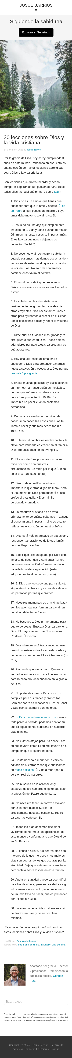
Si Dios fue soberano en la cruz (36, 717)
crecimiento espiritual (28, 944)
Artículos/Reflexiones (27, 941)
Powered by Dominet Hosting (42, 1048)
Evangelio (46, 944)
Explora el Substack (36, 32)
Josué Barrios (36, 5)
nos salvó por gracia (24, 373)
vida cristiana (58, 944)
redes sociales (24, 770)
